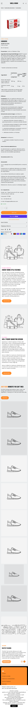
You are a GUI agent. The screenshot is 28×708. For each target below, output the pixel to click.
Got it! (14, 706)
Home (2, 7)
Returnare (4, 684)
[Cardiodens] (14, 24)
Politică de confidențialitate (8, 678)
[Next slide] (24, 662)
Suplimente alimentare (10, 7)
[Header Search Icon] (23, 3)
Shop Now (5, 397)
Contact (4, 673)
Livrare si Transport (6, 681)
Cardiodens (18, 7)
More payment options (14, 219)
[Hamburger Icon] (2, 3)
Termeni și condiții (6, 676)
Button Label (6, 661)
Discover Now (7, 301)
